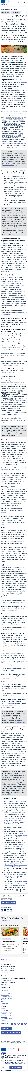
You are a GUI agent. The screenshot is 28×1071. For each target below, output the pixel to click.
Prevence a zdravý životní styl (8, 991)
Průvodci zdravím (5, 990)
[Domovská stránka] (7, 1)
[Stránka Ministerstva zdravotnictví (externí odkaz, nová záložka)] (20, 1049)
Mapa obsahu (4, 1003)
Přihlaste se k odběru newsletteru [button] (11, 1032)
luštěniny (14, 303)
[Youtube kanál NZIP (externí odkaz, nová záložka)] (18, 1024)
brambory (21, 303)
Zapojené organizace (6, 1012)
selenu (7, 684)
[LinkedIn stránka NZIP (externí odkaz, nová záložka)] (25, 1024)
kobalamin (11, 379)
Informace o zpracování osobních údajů (15, 1063)
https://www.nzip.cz (6, 1044)
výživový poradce (20, 722)
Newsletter (4, 1017)
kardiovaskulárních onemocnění (17, 400)
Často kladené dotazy (6, 1018)
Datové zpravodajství (6, 996)
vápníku (16, 530)
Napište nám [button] (7, 1028)
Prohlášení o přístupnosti (7, 1015)
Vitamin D (18, 470)
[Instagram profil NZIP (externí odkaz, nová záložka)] (15, 1024)
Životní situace (5, 995)
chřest (19, 705)
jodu (2, 618)
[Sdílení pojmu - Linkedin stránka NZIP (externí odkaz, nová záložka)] (8, 910)
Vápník (21, 543)
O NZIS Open (4, 1010)
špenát (15, 610)
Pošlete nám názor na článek (8, 902)
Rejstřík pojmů (4, 1000)
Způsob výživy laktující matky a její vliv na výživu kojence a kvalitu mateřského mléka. (15, 883)
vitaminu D (13, 442)
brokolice (3, 522)
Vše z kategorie (5, 920)
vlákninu (16, 281)
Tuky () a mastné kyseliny (10, 365)
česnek (6, 705)
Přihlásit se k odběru (15, 1067)
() (12, 123)
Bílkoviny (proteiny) (18, 291)
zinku (15, 653)
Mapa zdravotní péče (6, 998)
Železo (3, 567)
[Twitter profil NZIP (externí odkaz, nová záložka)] (22, 1024)
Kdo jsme (3, 1020)
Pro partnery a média (6, 1013)
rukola (14, 551)
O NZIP (3, 1008)
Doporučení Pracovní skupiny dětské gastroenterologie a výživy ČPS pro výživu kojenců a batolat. (15, 863)
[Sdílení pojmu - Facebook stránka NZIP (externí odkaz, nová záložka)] (2, 910)
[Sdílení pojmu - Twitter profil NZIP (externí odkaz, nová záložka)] (5, 910)
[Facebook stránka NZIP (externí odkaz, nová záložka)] (12, 1024)
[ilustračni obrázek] (10, 932)
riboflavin (10, 489)
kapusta (9, 522)
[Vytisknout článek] (11, 910)
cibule (11, 705)
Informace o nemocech (7, 993)
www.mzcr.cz (4, 972)
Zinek (12, 670)
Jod (12, 629)
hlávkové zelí (11, 703)
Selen (12, 695)
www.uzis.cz (4, 984)
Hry (2, 1001)
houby (15, 705)
